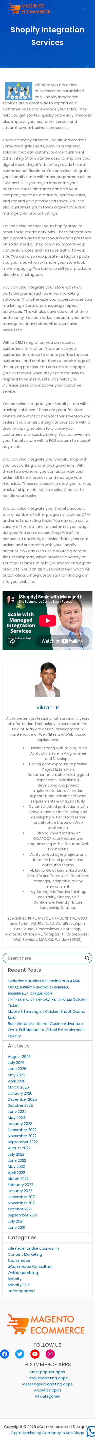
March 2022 (18, 1178)
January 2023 (20, 1123)
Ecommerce (19, 1260)
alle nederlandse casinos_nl (34, 1248)
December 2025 (22, 1099)
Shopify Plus (19, 1284)
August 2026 (19, 1056)
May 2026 (16, 1075)
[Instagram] (50, 1354)
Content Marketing (25, 1254)
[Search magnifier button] (87, 958)
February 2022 (20, 1184)
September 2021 (22, 1215)
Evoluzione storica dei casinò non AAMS (44, 980)
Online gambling (23, 1272)
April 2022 (16, 1172)
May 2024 (16, 1117)
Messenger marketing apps (47, 1384)
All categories (47, 1396)
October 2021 (20, 1209)
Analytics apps (47, 1390)
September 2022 (23, 1142)
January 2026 (20, 1093)
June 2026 (17, 1068)
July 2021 (15, 1221)
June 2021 (16, 1227)
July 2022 (16, 1154)
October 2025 (20, 1105)
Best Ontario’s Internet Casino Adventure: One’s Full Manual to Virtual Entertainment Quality (46, 1029)
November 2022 (22, 1135)
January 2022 (20, 1190)
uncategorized (21, 1290)
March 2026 (18, 1087)
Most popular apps (47, 1372)
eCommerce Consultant (30, 1266)
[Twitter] (19, 1354)
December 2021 (21, 1196)
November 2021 (21, 1203)
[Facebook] (4, 1354)
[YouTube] (35, 1354)
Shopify (15, 1278)
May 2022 (16, 1166)
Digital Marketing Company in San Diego (47, 1432)
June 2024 (17, 1111)
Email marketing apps (48, 1378)
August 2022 (19, 1148)
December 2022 (22, 1129)
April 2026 (16, 1081)
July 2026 (16, 1062)
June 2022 (17, 1160)
